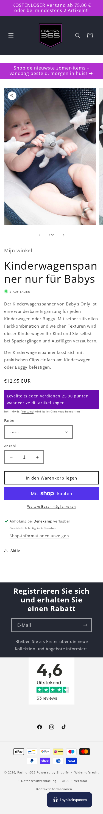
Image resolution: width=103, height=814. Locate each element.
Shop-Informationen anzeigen (39, 535)
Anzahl (10, 445)
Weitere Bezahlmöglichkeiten (51, 506)
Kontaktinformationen (54, 789)
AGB (65, 781)
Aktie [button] (15, 550)
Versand (27, 411)
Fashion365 (26, 772)
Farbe (9, 420)
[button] (11, 36)
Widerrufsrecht (86, 772)
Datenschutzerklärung (39, 781)
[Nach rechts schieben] (64, 235)
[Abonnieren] (85, 625)
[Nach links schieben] (40, 235)
